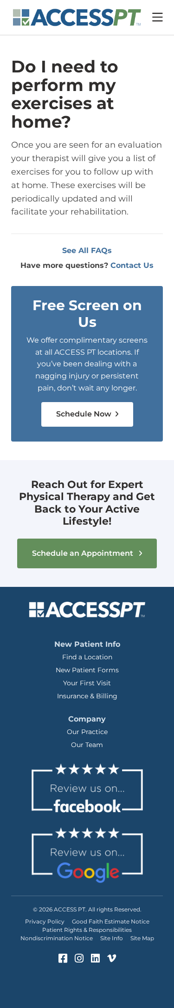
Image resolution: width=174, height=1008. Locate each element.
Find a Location (87, 657)
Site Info (111, 938)
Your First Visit (87, 683)
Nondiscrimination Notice (56, 938)
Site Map (142, 938)
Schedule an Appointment (83, 553)
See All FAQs (87, 250)
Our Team (87, 745)
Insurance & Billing (87, 696)
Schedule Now (84, 414)
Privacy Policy (44, 921)
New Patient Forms (87, 670)
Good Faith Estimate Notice (110, 921)
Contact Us (132, 265)
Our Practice (87, 732)
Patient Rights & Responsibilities (87, 929)
